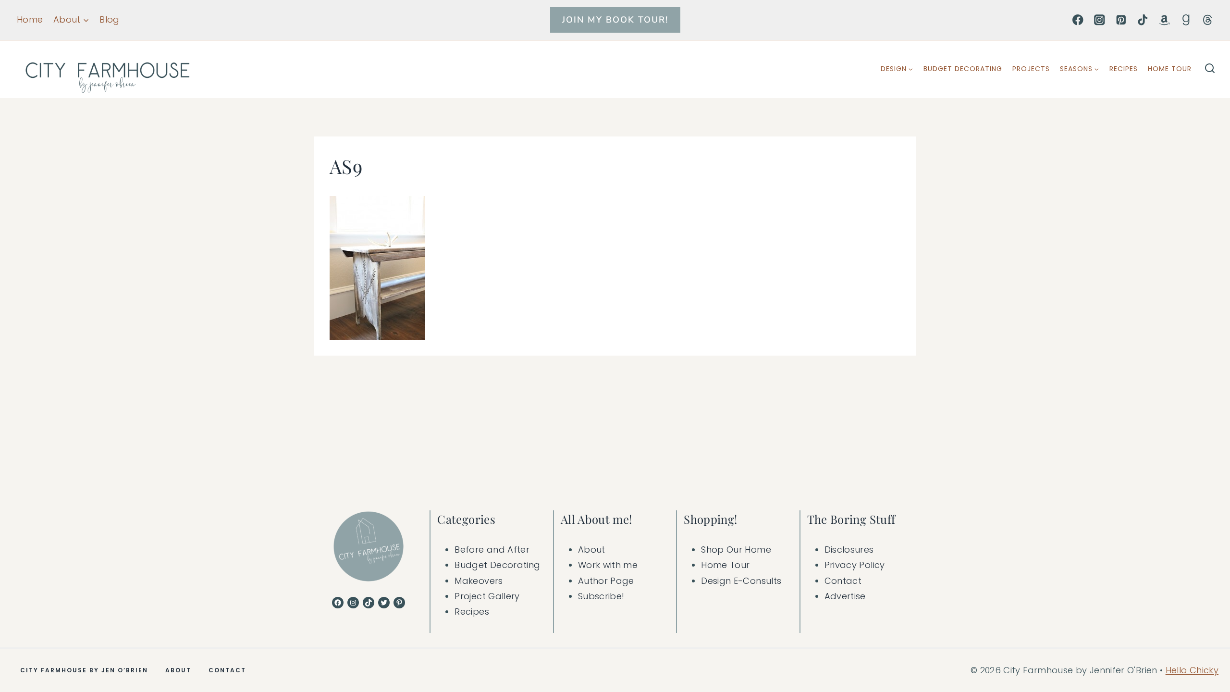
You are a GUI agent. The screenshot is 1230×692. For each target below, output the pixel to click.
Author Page (606, 581)
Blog (109, 19)
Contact (843, 581)
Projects (1031, 69)
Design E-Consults (741, 581)
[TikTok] (1143, 20)
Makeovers (479, 581)
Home (30, 19)
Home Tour (1170, 69)
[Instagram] (1099, 20)
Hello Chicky (1192, 670)
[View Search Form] (1209, 69)
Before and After (492, 550)
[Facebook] (1078, 20)
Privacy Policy (854, 565)
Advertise (845, 596)
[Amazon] (1164, 20)
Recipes (1123, 69)
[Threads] (1207, 20)
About (591, 550)
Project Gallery (487, 596)
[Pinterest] (1121, 20)
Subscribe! (601, 596)
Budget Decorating (962, 69)
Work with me (608, 565)
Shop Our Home (736, 550)
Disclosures (849, 550)
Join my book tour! (615, 19)
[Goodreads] (1186, 20)
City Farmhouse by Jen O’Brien (84, 670)
